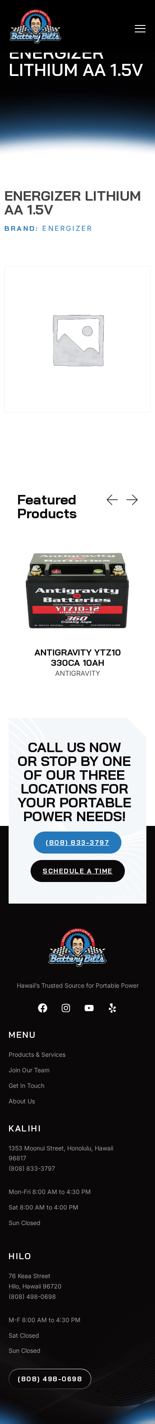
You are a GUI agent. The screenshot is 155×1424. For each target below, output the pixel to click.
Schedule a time (78, 871)
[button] (112, 500)
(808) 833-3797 (77, 842)
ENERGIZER (67, 228)
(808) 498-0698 (50, 1379)
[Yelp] (112, 1008)
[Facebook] (42, 1008)
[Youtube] (89, 1008)
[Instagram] (66, 1008)
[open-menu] (140, 28)
